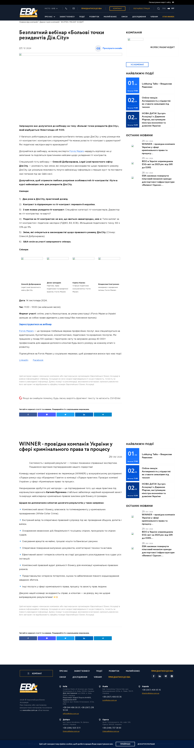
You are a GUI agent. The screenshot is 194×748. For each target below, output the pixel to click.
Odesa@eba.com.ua (110, 731)
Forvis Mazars (76, 151)
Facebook (38, 360)
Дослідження (139, 17)
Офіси (124, 17)
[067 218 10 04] (66, 8)
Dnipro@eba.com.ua (71, 731)
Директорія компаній (49, 22)
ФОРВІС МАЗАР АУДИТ (72, 22)
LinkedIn (23, 360)
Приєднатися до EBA (119, 677)
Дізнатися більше (146, 744)
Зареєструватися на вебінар (35, 324)
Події (82, 17)
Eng (164, 8)
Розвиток (94, 17)
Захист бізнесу (67, 17)
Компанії (117, 8)
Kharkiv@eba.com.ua (150, 693)
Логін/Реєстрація (141, 8)
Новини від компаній (28, 22)
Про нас (49, 17)
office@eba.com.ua (71, 713)
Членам (154, 17)
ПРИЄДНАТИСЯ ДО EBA (91, 8)
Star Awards (168, 17)
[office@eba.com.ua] (74, 8)
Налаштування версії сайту (160, 2)
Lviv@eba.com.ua (109, 700)
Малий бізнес (110, 17)
